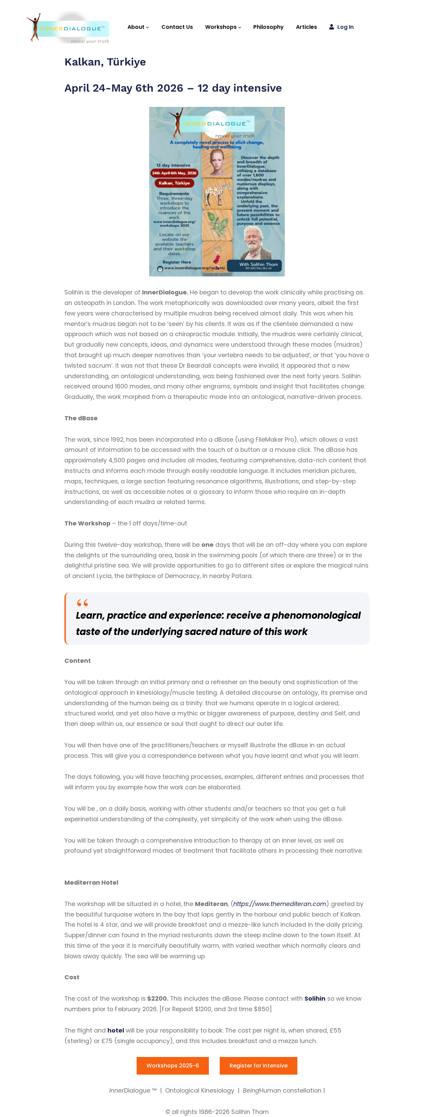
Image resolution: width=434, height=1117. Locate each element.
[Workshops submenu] (239, 27)
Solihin (315, 999)
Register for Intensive (259, 1066)
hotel (115, 1030)
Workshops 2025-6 (172, 1066)
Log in (345, 27)
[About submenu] (147, 27)
